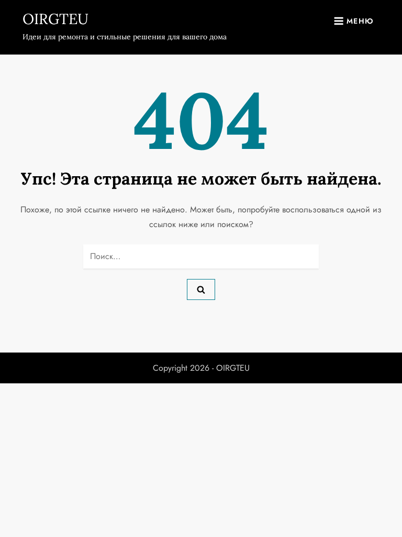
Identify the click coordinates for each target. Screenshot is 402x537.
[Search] (201, 289)
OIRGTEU (55, 18)
